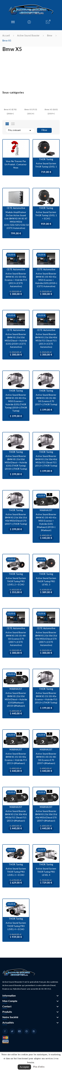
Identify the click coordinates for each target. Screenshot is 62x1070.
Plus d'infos (38, 1067)
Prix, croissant (20, 130)
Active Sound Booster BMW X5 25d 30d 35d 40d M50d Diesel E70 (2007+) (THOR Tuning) (16, 519)
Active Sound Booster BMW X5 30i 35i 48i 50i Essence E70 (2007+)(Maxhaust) (46, 758)
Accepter (24, 1067)
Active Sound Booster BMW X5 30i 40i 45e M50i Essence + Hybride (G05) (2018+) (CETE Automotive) (46, 280)
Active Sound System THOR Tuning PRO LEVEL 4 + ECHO (16, 926)
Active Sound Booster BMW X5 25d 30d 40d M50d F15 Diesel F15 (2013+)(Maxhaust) (16, 816)
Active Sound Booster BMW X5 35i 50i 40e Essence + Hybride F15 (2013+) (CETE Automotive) (16, 280)
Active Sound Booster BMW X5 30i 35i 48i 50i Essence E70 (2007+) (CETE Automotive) (16, 639)
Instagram (34, 1031)
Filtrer (44, 130)
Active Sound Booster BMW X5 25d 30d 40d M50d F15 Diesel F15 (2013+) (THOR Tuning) (46, 461)
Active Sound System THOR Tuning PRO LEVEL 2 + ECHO (16, 581)
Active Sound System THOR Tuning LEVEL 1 (46, 165)
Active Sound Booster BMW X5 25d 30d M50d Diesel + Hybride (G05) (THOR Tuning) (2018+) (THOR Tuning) (16, 462)
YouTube (19, 1031)
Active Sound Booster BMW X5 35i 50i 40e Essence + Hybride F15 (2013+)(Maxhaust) (16, 758)
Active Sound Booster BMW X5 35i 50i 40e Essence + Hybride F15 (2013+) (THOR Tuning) (46, 698)
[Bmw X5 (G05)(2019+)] (51, 102)
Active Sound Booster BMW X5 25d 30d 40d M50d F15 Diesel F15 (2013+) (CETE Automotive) (46, 340)
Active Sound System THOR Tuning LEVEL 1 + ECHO (46, 215)
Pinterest (27, 1031)
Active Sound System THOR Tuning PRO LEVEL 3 (46, 581)
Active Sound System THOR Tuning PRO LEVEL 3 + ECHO (16, 872)
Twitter (12, 1031)
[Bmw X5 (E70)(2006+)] (10, 102)
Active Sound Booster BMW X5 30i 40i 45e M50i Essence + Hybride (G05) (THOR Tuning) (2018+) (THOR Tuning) (16, 403)
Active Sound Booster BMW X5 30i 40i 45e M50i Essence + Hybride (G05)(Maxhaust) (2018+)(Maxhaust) (46, 523)
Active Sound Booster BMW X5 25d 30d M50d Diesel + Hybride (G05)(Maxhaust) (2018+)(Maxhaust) (16, 699)
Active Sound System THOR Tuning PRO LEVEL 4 (46, 872)
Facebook (5, 1031)
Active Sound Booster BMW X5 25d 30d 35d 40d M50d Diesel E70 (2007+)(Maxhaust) (46, 816)
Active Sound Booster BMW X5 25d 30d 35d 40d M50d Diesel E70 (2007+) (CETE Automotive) (46, 639)
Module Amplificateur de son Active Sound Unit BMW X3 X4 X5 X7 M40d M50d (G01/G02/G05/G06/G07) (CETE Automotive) (16, 220)
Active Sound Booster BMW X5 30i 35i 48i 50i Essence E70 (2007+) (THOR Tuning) (46, 400)
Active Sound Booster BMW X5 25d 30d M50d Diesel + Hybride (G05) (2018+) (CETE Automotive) (16, 340)
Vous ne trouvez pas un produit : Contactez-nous (16, 164)
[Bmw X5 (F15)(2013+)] (30, 102)
